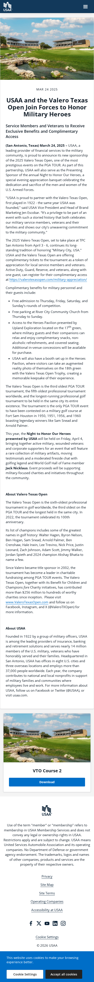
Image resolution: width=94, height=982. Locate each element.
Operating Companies (47, 901)
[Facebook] (30, 923)
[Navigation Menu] (85, 6)
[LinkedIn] (55, 923)
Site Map (47, 884)
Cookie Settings (47, 937)
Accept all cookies (63, 974)
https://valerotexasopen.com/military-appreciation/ (48, 279)
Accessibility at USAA (47, 910)
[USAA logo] (47, 810)
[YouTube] (47, 923)
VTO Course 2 (47, 771)
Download (47, 782)
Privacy (47, 876)
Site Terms (47, 893)
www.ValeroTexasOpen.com (27, 602)
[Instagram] (63, 923)
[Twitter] (39, 923)
